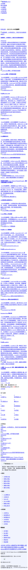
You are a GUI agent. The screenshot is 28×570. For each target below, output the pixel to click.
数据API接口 (7, 503)
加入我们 (6, 533)
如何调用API (7, 515)
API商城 (3, 3)
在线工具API (7, 505)
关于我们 (6, 531)
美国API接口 (7, 485)
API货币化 (6, 519)
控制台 (2, 19)
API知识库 (3, 11)
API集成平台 (13, 545)
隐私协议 (6, 539)
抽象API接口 (7, 481)
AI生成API (6, 497)
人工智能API (7, 494)
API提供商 (3, 9)
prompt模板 (21, 547)
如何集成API (7, 517)
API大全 (3, 388)
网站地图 (6, 542)
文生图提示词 (13, 549)
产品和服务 (4, 13)
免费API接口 (7, 479)
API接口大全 (7, 476)
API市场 (19, 549)
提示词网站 (14, 547)
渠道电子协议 (7, 537)
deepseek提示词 (5, 549)
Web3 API (6, 499)
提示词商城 (4, 5)
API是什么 (6, 513)
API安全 (6, 523)
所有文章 (3, 29)
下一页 (8, 383)
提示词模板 (21, 545)
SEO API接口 (7, 501)
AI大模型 (3, 7)
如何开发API (7, 521)
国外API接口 (7, 487)
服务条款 (6, 535)
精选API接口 (7, 483)
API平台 (8, 387)
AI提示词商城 (7, 547)
